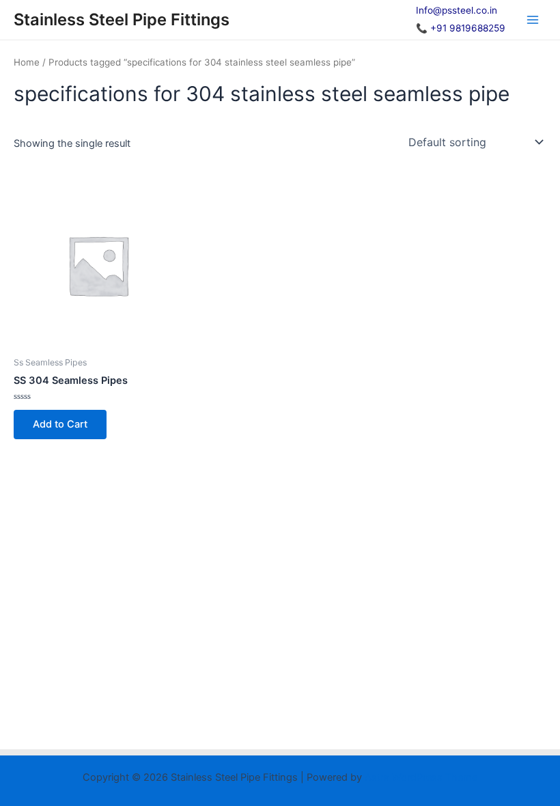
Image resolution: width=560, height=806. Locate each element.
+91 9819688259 (467, 28)
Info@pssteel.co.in (456, 10)
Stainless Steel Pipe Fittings (121, 19)
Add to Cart (60, 424)
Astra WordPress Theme (421, 777)
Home (27, 62)
